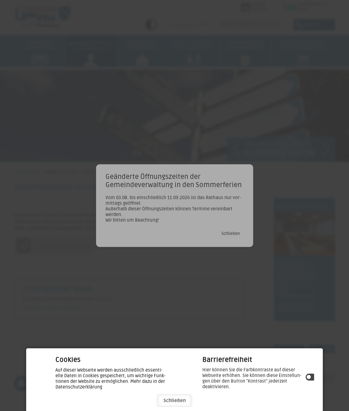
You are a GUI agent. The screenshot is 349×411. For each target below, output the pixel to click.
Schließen (175, 400)
